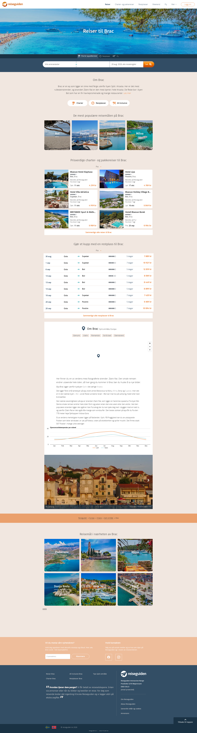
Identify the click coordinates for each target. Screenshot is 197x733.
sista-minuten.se (103, 731)
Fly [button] (166, 4)
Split (84, 387)
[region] (98, 357)
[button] (59, 64)
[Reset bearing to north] (150, 350)
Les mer (127, 93)
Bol (77, 394)
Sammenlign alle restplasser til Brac (98, 316)
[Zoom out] (150, 346)
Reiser (107, 4)
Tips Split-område (100, 674)
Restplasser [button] (143, 4)
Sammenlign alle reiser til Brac (99, 232)
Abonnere (80, 656)
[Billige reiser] (54, 727)
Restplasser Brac (76, 679)
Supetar (128, 391)
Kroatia (99, 387)
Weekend (156, 4)
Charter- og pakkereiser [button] (124, 4)
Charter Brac (51, 679)
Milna (115, 391)
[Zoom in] (150, 343)
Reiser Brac (50, 674)
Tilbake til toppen (185, 722)
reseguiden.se (93, 731)
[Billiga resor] (47, 727)
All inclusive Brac (76, 674)
